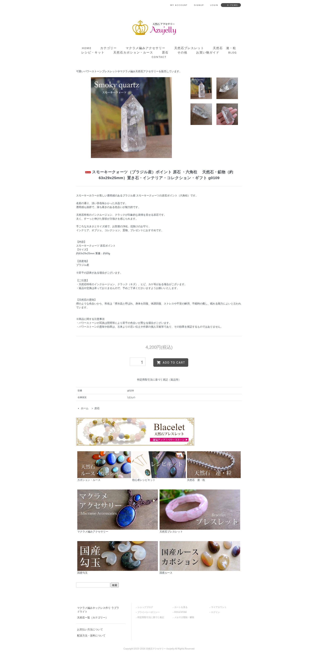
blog (232, 52)
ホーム (85, 408)
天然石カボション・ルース (133, 52)
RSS (176, 612)
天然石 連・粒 (224, 48)
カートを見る (181, 607)
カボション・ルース (88, 479)
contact (159, 57)
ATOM (184, 612)
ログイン (215, 612)
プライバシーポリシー (148, 612)
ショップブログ (145, 607)
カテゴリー (108, 48)
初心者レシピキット (143, 479)
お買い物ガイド (207, 52)
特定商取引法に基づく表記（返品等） (159, 379)
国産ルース (166, 572)
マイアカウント (219, 607)
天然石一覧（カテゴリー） (92, 617)
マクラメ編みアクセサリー (145, 48)
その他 (182, 52)
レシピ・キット (93, 52)
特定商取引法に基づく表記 (150, 617)
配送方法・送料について (91, 635)
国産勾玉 (82, 572)
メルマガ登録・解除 (184, 617)
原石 (165, 52)
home (86, 48)
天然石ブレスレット (189, 48)
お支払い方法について (90, 629)
